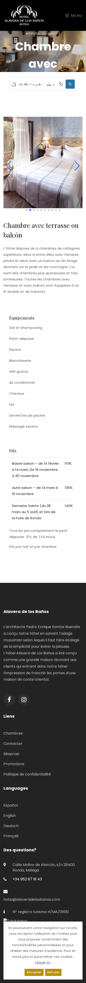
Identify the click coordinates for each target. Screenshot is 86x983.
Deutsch (11, 825)
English (9, 815)
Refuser (53, 972)
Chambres (13, 733)
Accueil (33, 33)
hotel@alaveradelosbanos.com (31, 899)
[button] (70, 84)
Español (10, 805)
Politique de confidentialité (27, 774)
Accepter (34, 972)
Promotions (13, 764)
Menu (76, 15)
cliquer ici (42, 962)
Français (11, 836)
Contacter (12, 743)
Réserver (11, 754)
